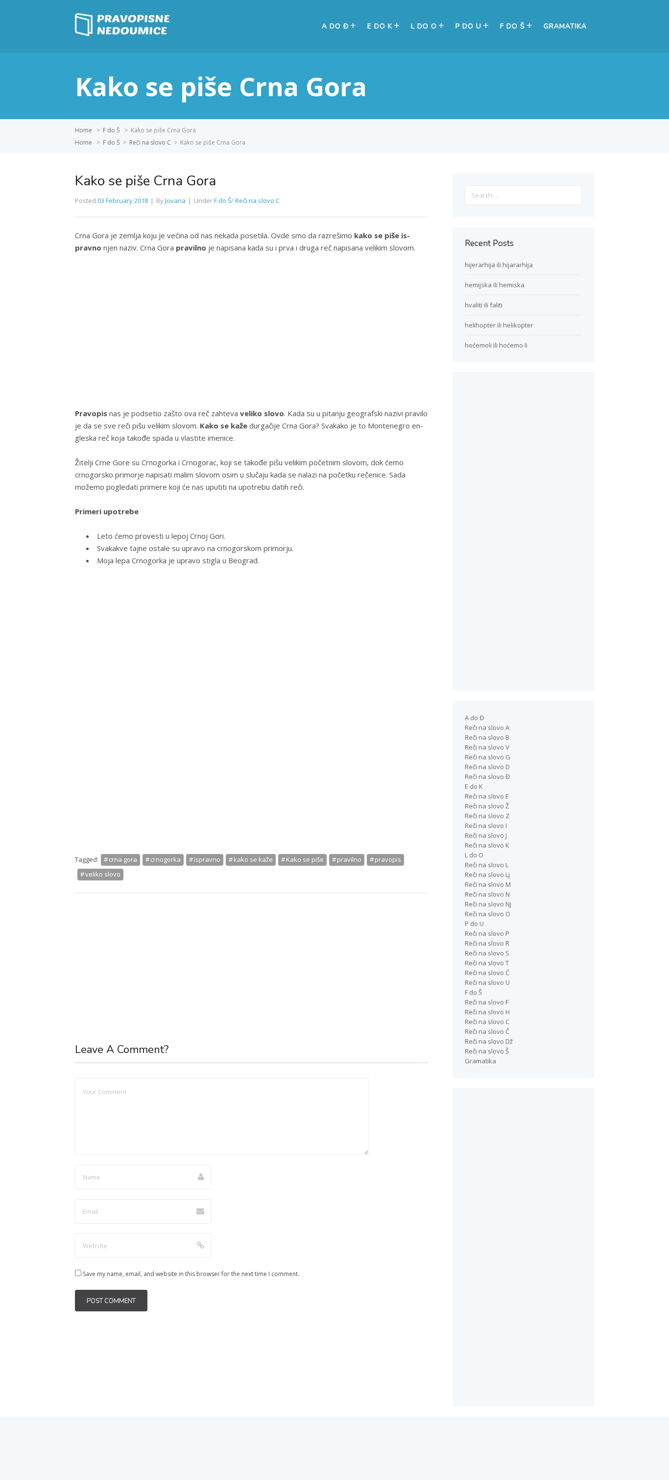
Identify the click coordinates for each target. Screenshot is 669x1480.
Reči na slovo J (486, 835)
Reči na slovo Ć (487, 972)
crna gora (123, 859)
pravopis (388, 859)
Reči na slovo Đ (487, 776)
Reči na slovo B (487, 737)
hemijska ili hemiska (495, 284)
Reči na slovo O (487, 913)
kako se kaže (253, 859)
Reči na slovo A (487, 727)
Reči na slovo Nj (488, 904)
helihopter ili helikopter (499, 325)
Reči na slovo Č (487, 1031)
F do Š (512, 26)
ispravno (207, 859)
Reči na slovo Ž (487, 806)
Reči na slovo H (487, 1011)
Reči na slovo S (487, 953)
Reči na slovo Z (487, 815)
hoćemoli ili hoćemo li (496, 345)
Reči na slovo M (488, 884)
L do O (424, 26)
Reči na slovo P (487, 933)
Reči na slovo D (487, 766)
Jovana (175, 200)
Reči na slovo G (487, 757)
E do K (379, 26)
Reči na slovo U (487, 982)
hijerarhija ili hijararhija (499, 264)
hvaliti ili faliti (483, 305)
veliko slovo (102, 874)
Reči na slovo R (487, 943)
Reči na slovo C (150, 142)
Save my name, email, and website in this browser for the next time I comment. (191, 1274)
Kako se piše (305, 859)
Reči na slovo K (487, 845)
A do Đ (335, 26)
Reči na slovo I (486, 825)
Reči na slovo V (487, 747)
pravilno (349, 859)
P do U (468, 26)
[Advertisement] (251, 334)
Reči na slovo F (486, 1002)
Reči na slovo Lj (487, 874)
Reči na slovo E (487, 796)
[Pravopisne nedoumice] (124, 34)
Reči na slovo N (487, 894)
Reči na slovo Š (487, 1051)
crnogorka (165, 859)
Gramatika (565, 26)
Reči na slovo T (487, 962)
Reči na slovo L (486, 864)
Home (83, 130)
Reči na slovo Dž (489, 1041)
